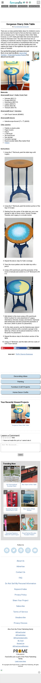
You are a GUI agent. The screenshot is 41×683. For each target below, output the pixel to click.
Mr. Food (20, 641)
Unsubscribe (20, 617)
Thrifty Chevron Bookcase (24, 354)
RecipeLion (20, 643)
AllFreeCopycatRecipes (20, 646)
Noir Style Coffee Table (29, 484)
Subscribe (20, 606)
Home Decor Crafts (20, 392)
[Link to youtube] (35, 550)
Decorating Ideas (20, 376)
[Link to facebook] (7, 550)
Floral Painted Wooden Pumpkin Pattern (29, 534)
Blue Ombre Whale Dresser (29, 509)
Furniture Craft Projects (20, 387)
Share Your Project (20, 600)
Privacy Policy (21, 595)
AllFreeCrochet (20, 632)
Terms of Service (20, 612)
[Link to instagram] (28, 550)
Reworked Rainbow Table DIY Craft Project (12, 534)
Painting (20, 382)
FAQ (20, 578)
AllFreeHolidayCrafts (20, 638)
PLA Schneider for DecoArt (21, 26)
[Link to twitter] (14, 550)
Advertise (20, 566)
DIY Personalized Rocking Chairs (11, 485)
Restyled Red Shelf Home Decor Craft (12, 509)
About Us (20, 561)
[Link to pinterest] (21, 550)
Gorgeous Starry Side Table (20, 425)
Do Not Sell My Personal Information (20, 583)
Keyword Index (20, 589)
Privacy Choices (20, 623)
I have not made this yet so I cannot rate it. (17, 440)
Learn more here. (20, 661)
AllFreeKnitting (20, 635)
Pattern (7, 143)
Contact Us (20, 572)
